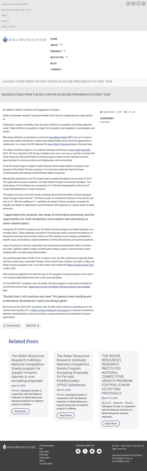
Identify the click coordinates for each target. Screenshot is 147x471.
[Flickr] (92, 451)
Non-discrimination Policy (124, 455)
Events (5, 21)
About (54, 45)
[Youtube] (138, 3)
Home (53, 38)
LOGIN (126, 461)
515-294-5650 (45, 464)
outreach (105, 121)
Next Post (31, 325)
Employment (8, 26)
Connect (56, 69)
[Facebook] (128, 3)
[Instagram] (143, 3)
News (4, 15)
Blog (53, 63)
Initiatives (57, 57)
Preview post (13, 325)
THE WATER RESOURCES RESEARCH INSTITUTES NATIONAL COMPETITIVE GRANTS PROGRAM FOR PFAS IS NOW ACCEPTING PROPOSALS (117, 374)
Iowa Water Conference (14, 4)
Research (56, 51)
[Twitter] (85, 451)
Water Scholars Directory (16, 9)
